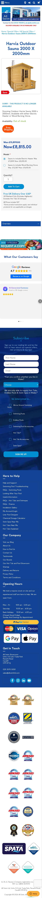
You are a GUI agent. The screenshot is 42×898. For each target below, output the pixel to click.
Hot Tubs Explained (10, 529)
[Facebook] (12, 680)
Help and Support (10, 483)
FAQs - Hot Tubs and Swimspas (15, 500)
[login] (29, 2)
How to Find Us (9, 549)
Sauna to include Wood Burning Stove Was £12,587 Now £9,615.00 (23, 166)
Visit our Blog (8, 542)
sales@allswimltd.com (32, 23)
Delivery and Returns (11, 570)
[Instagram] (18, 680)
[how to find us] (25, 2)
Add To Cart (13, 186)
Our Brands (7, 560)
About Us (6, 546)
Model (7, 154)
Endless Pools (18, 420)
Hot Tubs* (17, 433)
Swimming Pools (19, 414)
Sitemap (6, 567)
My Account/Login (10, 511)
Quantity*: (8, 175)
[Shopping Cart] (38, 2)
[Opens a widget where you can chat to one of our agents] (33, 894)
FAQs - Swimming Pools (12, 490)
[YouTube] (29, 680)
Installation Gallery (10, 508)
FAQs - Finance (9, 504)
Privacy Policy (8, 574)
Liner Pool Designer (10, 515)
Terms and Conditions (12, 577)
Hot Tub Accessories (21, 439)
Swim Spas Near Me (10, 522)
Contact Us (7, 553)
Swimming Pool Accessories (23, 426)
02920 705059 (19, 23)
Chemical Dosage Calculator (14, 518)
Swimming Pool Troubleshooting (15, 486)
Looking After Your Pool (12, 493)
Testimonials (8, 556)
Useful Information (10, 497)
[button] (2, 301)
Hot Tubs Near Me (10, 525)
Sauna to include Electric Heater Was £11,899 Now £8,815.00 (22, 160)
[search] (34, 2)
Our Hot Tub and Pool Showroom (16, 563)
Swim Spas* (17, 446)
